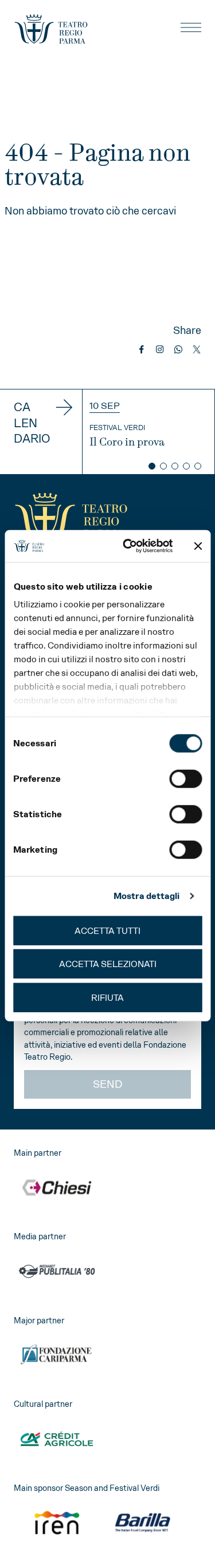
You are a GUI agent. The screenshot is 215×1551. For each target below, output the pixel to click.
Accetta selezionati (108, 964)
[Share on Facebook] (141, 349)
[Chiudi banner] (198, 546)
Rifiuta (107, 997)
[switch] (185, 778)
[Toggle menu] (191, 27)
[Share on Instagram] (160, 349)
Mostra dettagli (147, 895)
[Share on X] (196, 349)
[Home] (51, 29)
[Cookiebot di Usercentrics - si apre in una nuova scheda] (128, 546)
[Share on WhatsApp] (178, 349)
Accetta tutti (107, 930)
